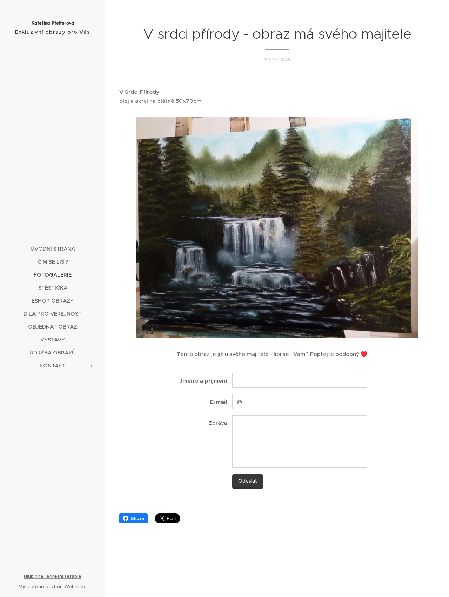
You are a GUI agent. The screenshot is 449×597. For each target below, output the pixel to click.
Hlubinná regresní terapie (52, 576)
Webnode (75, 587)
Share (137, 518)
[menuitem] (52, 249)
